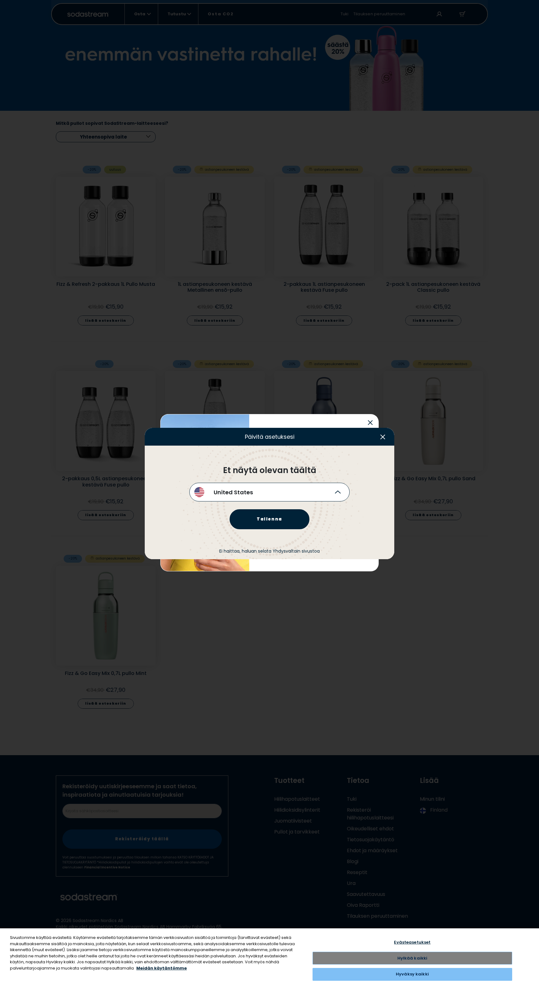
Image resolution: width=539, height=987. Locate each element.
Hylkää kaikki (412, 958)
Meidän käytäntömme (161, 968)
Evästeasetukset (412, 942)
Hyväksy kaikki (412, 974)
